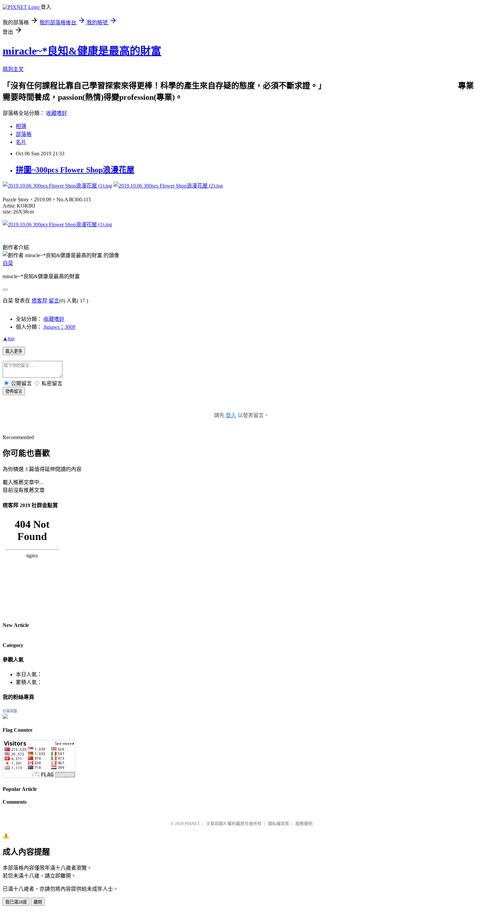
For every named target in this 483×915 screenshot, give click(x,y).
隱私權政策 (278, 823)
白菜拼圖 (10, 711)
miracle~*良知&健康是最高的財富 (82, 51)
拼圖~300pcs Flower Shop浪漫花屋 (75, 170)
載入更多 (13, 351)
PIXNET (192, 823)
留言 (54, 300)
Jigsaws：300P (59, 327)
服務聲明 (303, 823)
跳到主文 (13, 69)
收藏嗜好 (56, 113)
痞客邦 (39, 300)
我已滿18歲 (16, 902)
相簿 (21, 126)
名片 (21, 142)
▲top (8, 338)
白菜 (8, 263)
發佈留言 (13, 391)
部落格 (24, 134)
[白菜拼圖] (5, 717)
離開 (38, 902)
